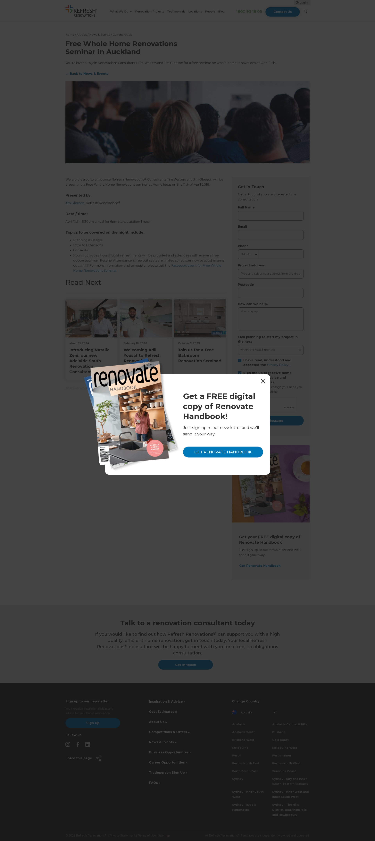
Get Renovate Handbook (223, 452)
